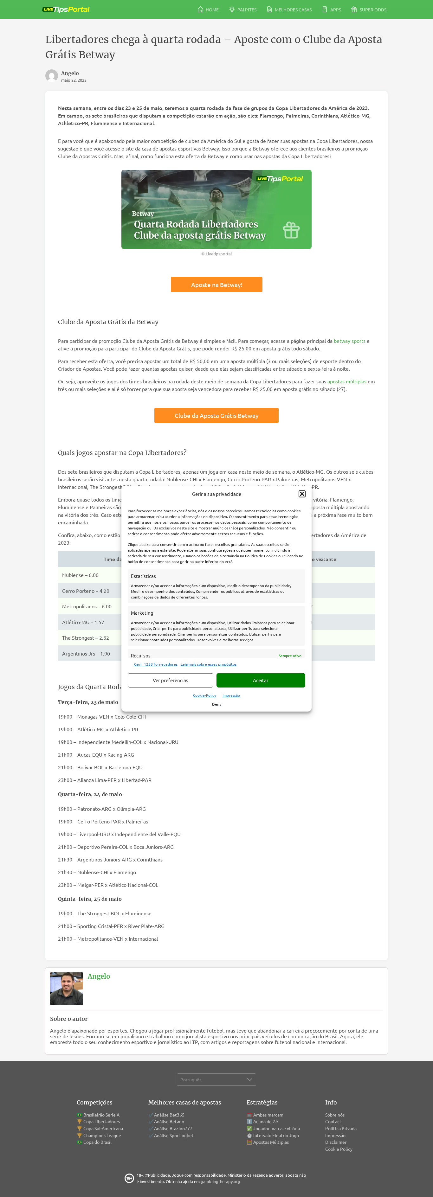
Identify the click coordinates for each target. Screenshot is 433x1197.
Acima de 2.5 (266, 1121)
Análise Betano (169, 1121)
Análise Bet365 (169, 1114)
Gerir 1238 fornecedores (156, 663)
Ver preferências (170, 680)
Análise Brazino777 (173, 1128)
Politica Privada (341, 1128)
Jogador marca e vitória (276, 1128)
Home (212, 9)
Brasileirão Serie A (101, 1114)
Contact (333, 1121)
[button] (302, 494)
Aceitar (260, 680)
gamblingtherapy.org (220, 1181)
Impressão (231, 694)
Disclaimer (335, 1142)
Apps (335, 9)
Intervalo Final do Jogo (276, 1135)
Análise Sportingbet (174, 1135)
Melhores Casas (293, 9)
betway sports (350, 340)
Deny (216, 703)
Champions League (102, 1135)
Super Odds (372, 9)
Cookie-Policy (204, 694)
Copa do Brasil (97, 1142)
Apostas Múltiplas (271, 1142)
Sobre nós (335, 1114)
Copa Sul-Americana (103, 1128)
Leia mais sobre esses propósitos (208, 663)
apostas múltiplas (346, 381)
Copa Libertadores (101, 1121)
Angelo (99, 976)
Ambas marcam (268, 1114)
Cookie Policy (338, 1149)
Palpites (246, 9)
